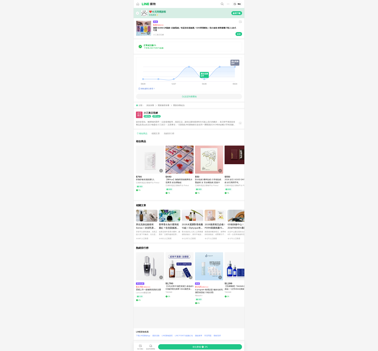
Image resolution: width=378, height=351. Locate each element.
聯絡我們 (217, 335)
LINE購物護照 (167, 335)
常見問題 (207, 335)
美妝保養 (150, 105)
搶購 (239, 34)
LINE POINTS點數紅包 (184, 335)
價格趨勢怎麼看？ (148, 88)
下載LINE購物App (143, 335)
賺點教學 (198, 335)
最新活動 (155, 335)
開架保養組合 (179, 105)
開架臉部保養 (163, 105)
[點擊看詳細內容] (150, 160)
